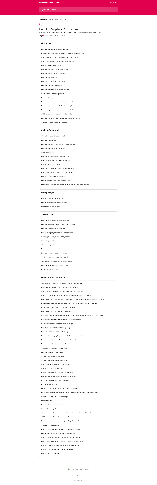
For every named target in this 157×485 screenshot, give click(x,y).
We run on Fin (79, 480)
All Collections (43, 19)
